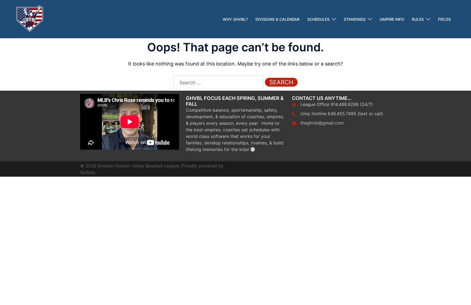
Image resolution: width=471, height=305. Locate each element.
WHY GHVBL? (235, 19)
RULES (418, 19)
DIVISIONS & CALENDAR (277, 19)
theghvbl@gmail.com (322, 123)
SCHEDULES (318, 19)
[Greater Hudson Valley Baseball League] (29, 19)
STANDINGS (355, 19)
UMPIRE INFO (392, 19)
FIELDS (444, 19)
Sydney (87, 172)
